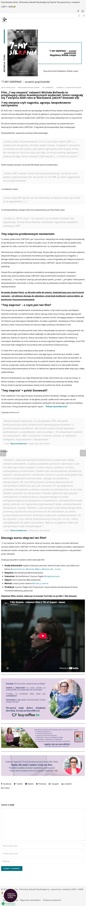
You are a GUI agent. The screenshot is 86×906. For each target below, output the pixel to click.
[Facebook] (78, 11)
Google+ (55, 784)
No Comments (48, 88)
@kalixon (46, 569)
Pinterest (42, 784)
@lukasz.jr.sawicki (40, 583)
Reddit (30, 784)
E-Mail (6, 788)
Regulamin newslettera (30, 900)
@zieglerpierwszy (52, 576)
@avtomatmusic (18, 569)
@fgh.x (38, 569)
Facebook (6, 784)
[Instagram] (82, 11)
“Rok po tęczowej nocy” (56, 406)
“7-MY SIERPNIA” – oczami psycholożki (25, 82)
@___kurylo (56, 569)
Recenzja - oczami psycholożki (69, 88)
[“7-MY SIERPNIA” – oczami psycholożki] (43, 53)
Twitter (19, 784)
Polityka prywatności (52, 900)
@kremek (30, 569)
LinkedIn (68, 784)
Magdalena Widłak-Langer (28, 88)
